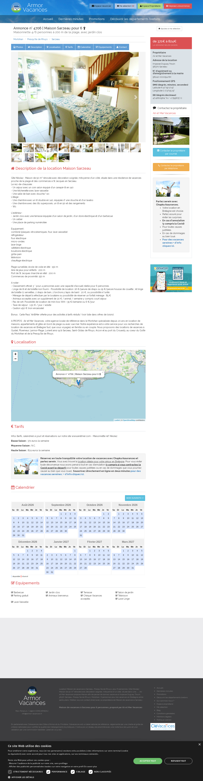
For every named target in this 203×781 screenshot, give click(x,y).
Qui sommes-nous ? (165, 701)
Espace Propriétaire (151, 6)
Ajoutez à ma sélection (170, 28)
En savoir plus (90, 766)
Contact (122, 47)
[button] (21, 97)
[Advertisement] (171, 343)
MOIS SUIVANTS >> (135, 498)
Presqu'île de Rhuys (37, 39)
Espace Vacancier (102, 6)
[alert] (101, 761)
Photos (19, 47)
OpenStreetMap (129, 420)
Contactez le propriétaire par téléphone (172, 167)
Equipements (105, 47)
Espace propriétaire (165, 704)
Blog (158, 710)
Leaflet (117, 420)
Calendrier (85, 47)
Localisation (54, 47)
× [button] (199, 744)
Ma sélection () (126, 6)
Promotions (97, 19)
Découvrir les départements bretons (135, 19)
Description (36, 47)
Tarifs (70, 47)
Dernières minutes (71, 19)
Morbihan (18, 39)
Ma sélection (162, 707)
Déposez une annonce (179, 6)
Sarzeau (56, 39)
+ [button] (15, 354)
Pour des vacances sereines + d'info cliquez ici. (173, 242)
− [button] (15, 359)
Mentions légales (164, 717)
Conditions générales (166, 713)
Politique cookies (164, 720)
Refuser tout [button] (178, 761)
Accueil (48, 19)
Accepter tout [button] (148, 761)
